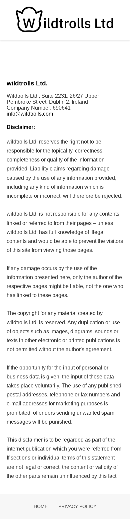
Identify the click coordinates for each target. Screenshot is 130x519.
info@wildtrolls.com (30, 114)
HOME (41, 506)
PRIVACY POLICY (77, 506)
